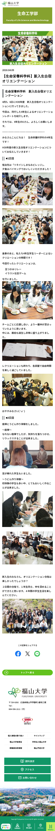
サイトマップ (39, 735)
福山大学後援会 (16, 742)
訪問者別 (17, 828)
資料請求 (29, 761)
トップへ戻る (27, 672)
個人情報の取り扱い (16, 735)
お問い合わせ (30, 777)
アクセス (29, 769)
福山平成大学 (39, 748)
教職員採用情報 (16, 748)
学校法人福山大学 (39, 742)
